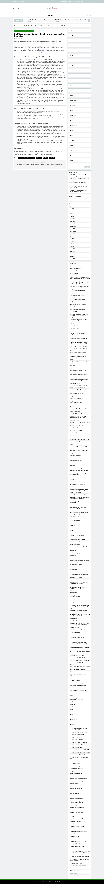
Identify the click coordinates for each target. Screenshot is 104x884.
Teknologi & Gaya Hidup (74, 783)
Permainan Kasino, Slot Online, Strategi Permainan (80, 666)
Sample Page (51, 15)
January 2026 (72, 221)
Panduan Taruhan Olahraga (75, 632)
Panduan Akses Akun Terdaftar (76, 564)
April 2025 (72, 243)
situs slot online (73, 709)
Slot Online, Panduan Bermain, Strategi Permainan (80, 752)
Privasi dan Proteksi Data (75, 688)
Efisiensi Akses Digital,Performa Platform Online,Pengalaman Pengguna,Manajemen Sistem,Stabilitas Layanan (78, 335)
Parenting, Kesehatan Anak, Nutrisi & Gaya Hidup (79, 634)
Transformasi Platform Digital (76, 863)
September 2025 (73, 231)
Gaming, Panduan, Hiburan (75, 411)
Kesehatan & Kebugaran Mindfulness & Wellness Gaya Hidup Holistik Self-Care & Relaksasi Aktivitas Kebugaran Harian (79, 491)
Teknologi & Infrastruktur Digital (76, 788)
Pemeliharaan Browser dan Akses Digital (78, 637)
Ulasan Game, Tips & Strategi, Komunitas (78, 865)
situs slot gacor (73, 55)
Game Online (72, 365)
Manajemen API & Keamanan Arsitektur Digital (79, 532)
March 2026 (72, 216)
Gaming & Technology (74, 396)
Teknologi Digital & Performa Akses (77, 823)
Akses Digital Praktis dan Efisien (76, 268)
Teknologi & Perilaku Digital (75, 810)
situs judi (71, 695)
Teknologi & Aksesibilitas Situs (76, 776)
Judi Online (72, 435)
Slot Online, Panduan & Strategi (76, 747)
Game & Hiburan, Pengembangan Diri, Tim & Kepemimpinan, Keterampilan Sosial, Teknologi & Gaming (79, 358)
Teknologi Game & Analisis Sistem (77, 826)
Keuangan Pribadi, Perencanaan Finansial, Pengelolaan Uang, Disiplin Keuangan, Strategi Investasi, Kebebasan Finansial (79, 509)
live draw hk (72, 95)
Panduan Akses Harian (74, 569)
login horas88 (72, 530)
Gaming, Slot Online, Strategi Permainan (78, 413)
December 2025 (73, 223)
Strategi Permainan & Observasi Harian (77, 771)
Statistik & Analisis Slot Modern (76, 768)
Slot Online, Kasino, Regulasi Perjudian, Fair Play (79, 744)
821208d (17, 38)
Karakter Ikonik (22, 157)
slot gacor (44, 50)
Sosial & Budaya (73, 761)
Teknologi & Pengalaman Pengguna (77, 807)
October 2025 (72, 228)
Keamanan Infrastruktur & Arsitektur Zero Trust (79, 482)
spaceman (72, 140)
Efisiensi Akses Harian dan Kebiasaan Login (78, 338)
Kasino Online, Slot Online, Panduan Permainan (79, 450)
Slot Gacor (39, 157)
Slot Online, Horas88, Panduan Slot (77, 734)
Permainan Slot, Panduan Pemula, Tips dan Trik (79, 678)
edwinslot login (73, 330)
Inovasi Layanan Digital (74, 432)
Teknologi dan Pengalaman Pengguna (77, 821)
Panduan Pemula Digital (74, 602)
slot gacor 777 (72, 110)
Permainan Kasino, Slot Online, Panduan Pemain (24, 30)
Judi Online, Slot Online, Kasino (76, 441)
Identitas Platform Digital (75, 427)
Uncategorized (72, 868)
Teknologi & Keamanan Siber (75, 796)
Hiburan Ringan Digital (74, 420)
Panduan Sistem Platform (75, 620)
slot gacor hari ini (73, 125)
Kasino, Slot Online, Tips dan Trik (76, 453)
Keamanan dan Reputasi (74, 477)
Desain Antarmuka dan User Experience (78, 309)
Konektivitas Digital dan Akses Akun (77, 516)
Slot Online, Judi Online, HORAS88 (76, 739)
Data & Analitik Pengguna (75, 306)
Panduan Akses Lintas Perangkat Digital (78, 572)
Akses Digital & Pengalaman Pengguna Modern (79, 265)
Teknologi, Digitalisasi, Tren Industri (77, 843)
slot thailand (72, 105)
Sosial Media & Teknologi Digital (76, 766)
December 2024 (73, 253)
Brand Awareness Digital (75, 292)
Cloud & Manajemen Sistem (75, 301)
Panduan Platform (73, 618)
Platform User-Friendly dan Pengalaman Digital (79, 683)
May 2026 (72, 211)
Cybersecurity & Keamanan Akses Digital (78, 304)
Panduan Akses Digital (74, 567)
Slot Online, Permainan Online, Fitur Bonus (78, 754)
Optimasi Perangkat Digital (75, 544)
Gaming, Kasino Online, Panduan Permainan (78, 408)
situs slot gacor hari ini (74, 145)
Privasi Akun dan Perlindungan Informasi (78, 685)
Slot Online (45, 157)
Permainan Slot (73, 671)
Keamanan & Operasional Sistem (76, 458)
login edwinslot (73, 527)
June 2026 (72, 208)
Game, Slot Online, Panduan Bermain (77, 393)
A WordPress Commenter (75, 198)
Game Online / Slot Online (75, 368)
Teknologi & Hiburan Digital (75, 786)
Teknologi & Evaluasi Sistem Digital (77, 781)
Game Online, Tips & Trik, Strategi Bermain (78, 377)
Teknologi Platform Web (74, 836)
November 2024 (73, 256)
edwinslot (72, 323)
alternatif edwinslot (73, 270)
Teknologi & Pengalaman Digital (76, 805)
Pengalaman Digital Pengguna (76, 639)
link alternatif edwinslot (74, 522)
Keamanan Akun (73, 465)
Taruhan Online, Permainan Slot (76, 773)
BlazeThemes (60, 881)
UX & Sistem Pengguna (74, 870)
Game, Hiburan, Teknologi (75, 383)
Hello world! (84, 198)
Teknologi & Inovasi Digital (75, 791)
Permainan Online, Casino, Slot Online (77, 669)
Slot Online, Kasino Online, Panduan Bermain (78, 742)
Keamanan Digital (73, 479)
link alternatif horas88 (74, 525)
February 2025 (72, 248)
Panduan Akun (72, 579)
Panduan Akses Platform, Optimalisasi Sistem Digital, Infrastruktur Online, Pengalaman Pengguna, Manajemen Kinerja (79, 576)
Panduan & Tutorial (73, 558)
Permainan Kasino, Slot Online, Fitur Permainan (79, 657)
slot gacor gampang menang (75, 717)
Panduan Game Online (74, 592)
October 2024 (72, 258)
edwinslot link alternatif (74, 328)
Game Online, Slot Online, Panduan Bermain (78, 374)
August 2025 (72, 233)
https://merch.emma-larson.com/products (78, 65)
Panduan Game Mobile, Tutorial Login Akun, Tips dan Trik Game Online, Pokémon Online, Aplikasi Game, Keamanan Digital (79, 589)
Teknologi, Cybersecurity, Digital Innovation (78, 841)
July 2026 (71, 206)
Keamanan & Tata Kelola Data (76, 460)
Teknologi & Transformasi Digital (76, 812)
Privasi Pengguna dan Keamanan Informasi (78, 690)
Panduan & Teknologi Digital (75, 553)
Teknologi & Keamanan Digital (76, 793)
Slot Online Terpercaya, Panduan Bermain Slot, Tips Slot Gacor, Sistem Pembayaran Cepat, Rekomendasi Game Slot (79, 728)
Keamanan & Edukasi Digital (75, 455)
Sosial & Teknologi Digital (75, 763)
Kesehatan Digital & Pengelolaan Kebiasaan (78, 494)
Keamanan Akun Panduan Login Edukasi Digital (79, 468)
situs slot (71, 160)
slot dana (71, 135)
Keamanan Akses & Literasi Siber (76, 463)
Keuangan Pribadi (73, 505)
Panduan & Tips (73, 555)
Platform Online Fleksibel (75, 680)
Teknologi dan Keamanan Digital (76, 818)
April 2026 (72, 213)
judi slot (71, 444)
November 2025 (73, 226)
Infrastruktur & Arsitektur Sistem (76, 430)
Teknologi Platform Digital (75, 833)
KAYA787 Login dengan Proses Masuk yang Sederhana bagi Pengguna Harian (67, 1)
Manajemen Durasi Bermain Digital (77, 535)
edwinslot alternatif (73, 325)
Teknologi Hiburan (73, 828)
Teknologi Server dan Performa (76, 838)
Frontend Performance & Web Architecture (78, 346)
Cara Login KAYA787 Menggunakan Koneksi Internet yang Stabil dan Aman (84, 19)
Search (70, 165)
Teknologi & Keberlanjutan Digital (76, 798)
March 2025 (72, 246)
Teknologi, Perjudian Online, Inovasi (77, 846)
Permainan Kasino (31, 157)
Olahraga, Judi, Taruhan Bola (75, 541)
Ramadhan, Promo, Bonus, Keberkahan (77, 693)
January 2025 (72, 251)
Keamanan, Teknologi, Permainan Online (78, 487)
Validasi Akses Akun (74, 873)
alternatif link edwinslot (74, 273)
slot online (72, 724)
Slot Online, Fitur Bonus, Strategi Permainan (78, 732)
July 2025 (71, 236)
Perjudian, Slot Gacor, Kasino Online (77, 655)
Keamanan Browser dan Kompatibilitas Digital (79, 470)
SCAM (71, 150)
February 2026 (72, 218)
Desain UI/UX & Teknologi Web (76, 311)
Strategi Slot (52, 157)
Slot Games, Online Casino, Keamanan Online (79, 722)
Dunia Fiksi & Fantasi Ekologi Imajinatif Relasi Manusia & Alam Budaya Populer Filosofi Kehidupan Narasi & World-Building (79, 316)
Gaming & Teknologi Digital (75, 398)
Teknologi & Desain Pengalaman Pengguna (78, 778)
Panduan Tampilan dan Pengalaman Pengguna (79, 629)
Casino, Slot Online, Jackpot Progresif (77, 299)
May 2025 (72, 241)
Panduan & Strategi (73, 550)
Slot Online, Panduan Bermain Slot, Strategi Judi (79, 749)
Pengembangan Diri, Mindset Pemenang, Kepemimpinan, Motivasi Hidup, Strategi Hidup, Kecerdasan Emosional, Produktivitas (79, 644)
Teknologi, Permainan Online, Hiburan (77, 848)
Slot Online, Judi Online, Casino (76, 737)
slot (70, 60)
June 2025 (72, 238)
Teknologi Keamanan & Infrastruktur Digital (78, 831)
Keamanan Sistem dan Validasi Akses (77, 484)
